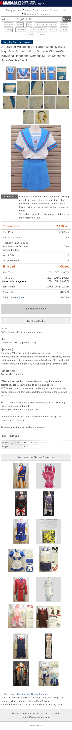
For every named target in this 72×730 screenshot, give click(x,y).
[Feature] (8, 24)
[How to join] (29, 14)
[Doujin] (64, 30)
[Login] (27, 10)
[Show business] (38, 30)
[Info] (21, 297)
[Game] (30, 35)
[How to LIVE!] (58, 10)
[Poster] (53, 30)
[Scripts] (64, 24)
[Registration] (13, 10)
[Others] (41, 35)
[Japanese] (44, 14)
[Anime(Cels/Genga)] (46, 24)
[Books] (20, 24)
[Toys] (29, 24)
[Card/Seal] (21, 30)
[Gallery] (8, 30)
